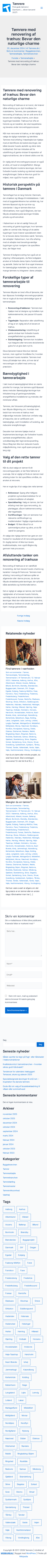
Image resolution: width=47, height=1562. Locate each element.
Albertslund (10, 683)
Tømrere (18, 4)
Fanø (35, 691)
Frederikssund (11, 699)
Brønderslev (33, 686)
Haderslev (10, 705)
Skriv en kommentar (15, 51)
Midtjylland (10, 726)
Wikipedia (23, 1556)
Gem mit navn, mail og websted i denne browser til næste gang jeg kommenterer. (21, 999)
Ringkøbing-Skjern (13, 734)
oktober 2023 (9, 1148)
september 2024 (10, 1131)
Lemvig (28, 721)
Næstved (25, 726)
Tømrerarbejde (15, 54)
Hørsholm (9, 713)
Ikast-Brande (11, 1362)
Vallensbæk (23, 747)
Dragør (31, 688)
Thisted (9, 747)
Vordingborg (35, 750)
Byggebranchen (33, 51)
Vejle (7, 750)
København (20, 718)
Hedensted (26, 705)
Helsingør (35, 705)
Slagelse (33, 739)
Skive (27, 739)
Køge (27, 718)
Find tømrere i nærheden (20, 668)
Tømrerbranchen (30, 54)
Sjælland (9, 739)
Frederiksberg (11, 696)
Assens (25, 683)
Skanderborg (18, 739)
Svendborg (10, 745)
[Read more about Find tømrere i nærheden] (23, 652)
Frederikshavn (23, 696)
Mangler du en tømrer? (19, 802)
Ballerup (32, 683)
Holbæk (17, 710)
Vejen (37, 747)
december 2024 (10, 1123)
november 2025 (10, 1114)
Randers (25, 731)
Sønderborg (16, 742)
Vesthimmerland (16, 750)
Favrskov (9, 694)
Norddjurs (34, 726)
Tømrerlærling (23, 675)
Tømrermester (11, 678)
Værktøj (6, 1195)
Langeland (15, 721)
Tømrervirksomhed (11, 1190)
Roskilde (9, 737)
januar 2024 (8, 1144)
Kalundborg (32, 715)
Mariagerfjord (25, 723)
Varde (31, 747)
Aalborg (23, 680)
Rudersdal (17, 737)
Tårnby (37, 745)
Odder (32, 729)
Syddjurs (29, 745)
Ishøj (14, 715)
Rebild (32, 731)
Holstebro (25, 710)
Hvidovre (29, 713)
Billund (8, 686)
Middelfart (36, 723)
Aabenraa (15, 680)
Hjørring (29, 707)
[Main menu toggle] (41, 8)
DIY (26, 688)
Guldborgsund (32, 702)
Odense (9, 731)
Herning (15, 707)
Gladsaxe (35, 699)
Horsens (33, 710)
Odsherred (17, 731)
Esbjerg (15, 691)
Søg (4, 1040)
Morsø (17, 726)
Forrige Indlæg (23, 616)
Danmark (20, 688)
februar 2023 (8, 1153)
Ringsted (24, 734)
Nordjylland (17, 729)
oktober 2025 (9, 1118)
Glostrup (9, 702)
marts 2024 (8, 1135)
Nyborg (26, 729)
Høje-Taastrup (11, 1354)
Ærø (35, 680)
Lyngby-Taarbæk (12, 723)
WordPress (31, 1553)
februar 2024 (8, 1140)
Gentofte (27, 699)
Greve (16, 702)
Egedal (8, 691)
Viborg (27, 750)
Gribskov (22, 702)
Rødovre (32, 734)
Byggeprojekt (11, 688)
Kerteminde (10, 718)
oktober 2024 (9, 1127)
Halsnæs (18, 705)
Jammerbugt (22, 715)
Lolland (34, 721)
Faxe (16, 694)
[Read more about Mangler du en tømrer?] (23, 785)
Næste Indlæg (23, 621)
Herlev (8, 707)
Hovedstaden (19, 713)
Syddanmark (20, 745)
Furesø (20, 699)
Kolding (33, 718)
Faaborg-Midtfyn (26, 691)
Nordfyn (9, 729)
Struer (36, 742)
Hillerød (22, 707)
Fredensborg (24, 694)
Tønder (15, 747)
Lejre (22, 721)
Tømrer (26, 672)
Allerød (18, 683)
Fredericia (33, 694)
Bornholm (15, 686)
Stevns (30, 742)
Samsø (25, 737)
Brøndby (23, 686)
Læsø (8, 721)
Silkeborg (32, 737)
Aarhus (30, 680)
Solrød (8, 742)
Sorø (24, 742)
